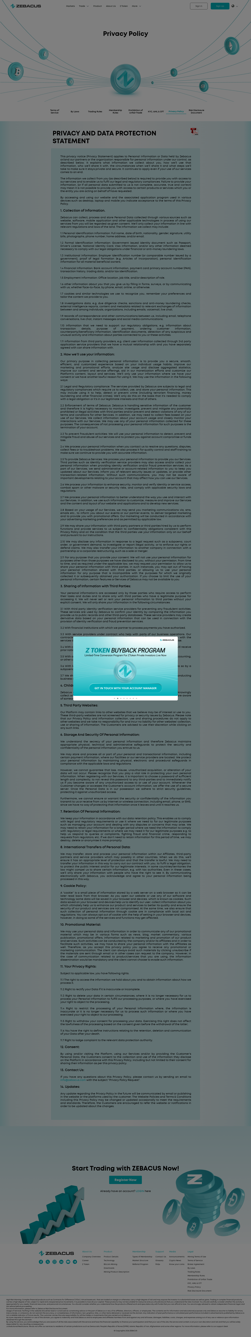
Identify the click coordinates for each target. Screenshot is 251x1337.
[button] (114, 698)
